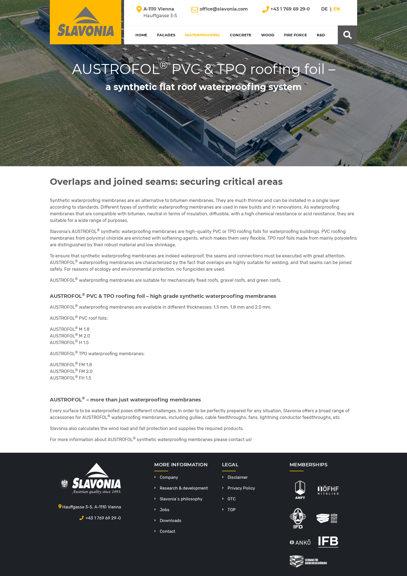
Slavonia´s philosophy (181, 498)
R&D (321, 35)
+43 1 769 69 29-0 (103, 518)
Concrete (240, 35)
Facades (166, 35)
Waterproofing (202, 35)
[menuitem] (327, 11)
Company (169, 477)
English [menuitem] (343, 9)
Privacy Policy (241, 488)
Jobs (164, 509)
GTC (232, 498)
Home (141, 35)
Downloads (170, 520)
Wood (267, 35)
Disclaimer (238, 477)
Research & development (184, 488)
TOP (232, 509)
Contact (167, 531)
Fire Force (295, 35)
